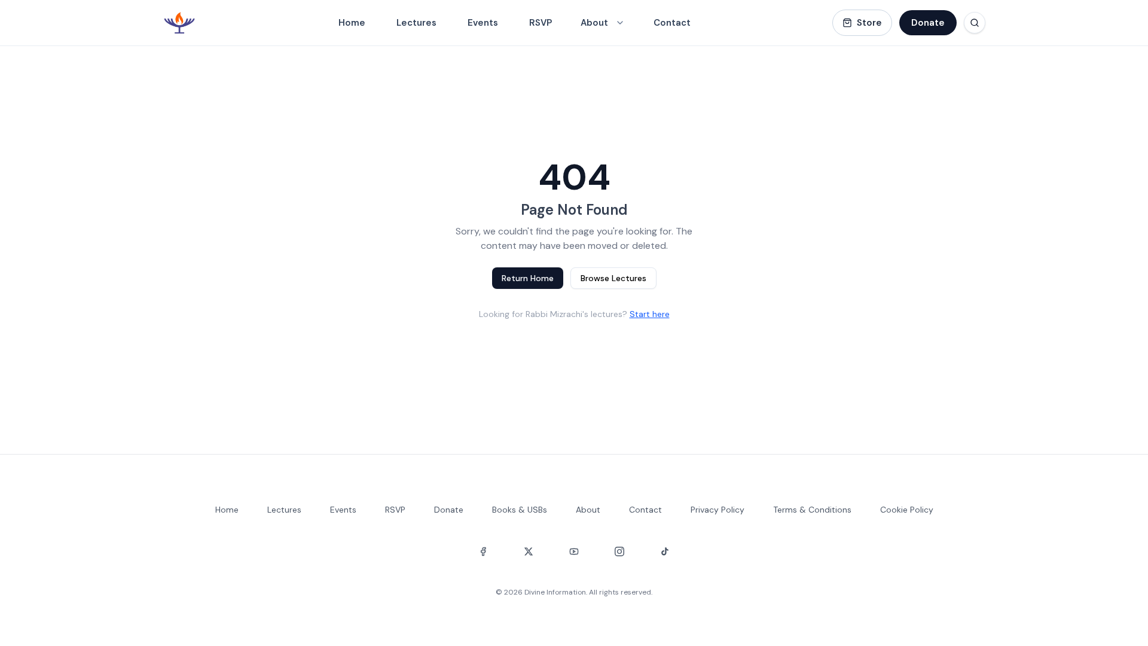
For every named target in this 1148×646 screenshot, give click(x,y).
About (588, 509)
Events (483, 23)
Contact (672, 23)
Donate (928, 23)
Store (869, 23)
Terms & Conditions (812, 509)
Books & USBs (519, 509)
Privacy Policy (717, 509)
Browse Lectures (613, 278)
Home (351, 23)
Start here (650, 314)
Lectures (416, 23)
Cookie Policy (906, 509)
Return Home (528, 278)
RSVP (540, 23)
